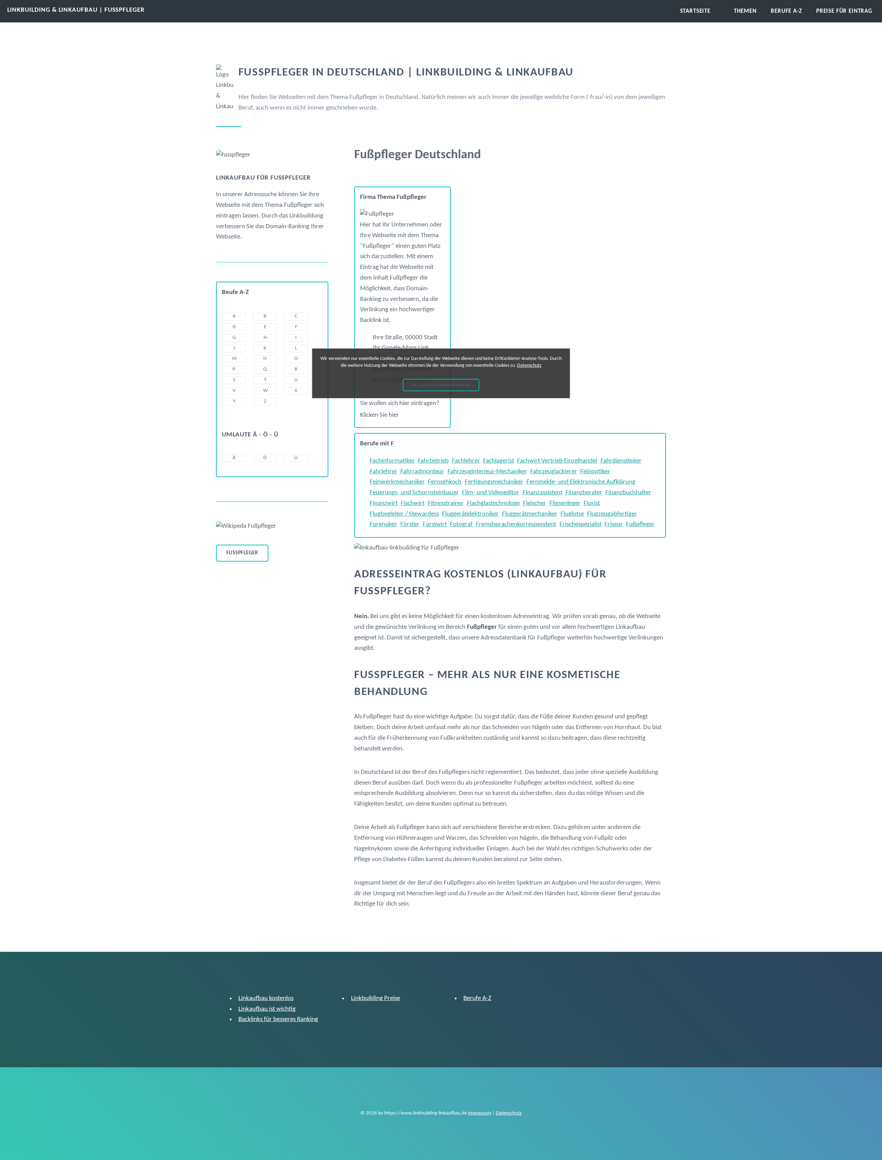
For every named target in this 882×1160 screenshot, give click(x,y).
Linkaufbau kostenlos (266, 998)
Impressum (479, 1113)
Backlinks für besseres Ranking (278, 1019)
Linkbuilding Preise (375, 998)
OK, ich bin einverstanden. (441, 385)
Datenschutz (509, 1113)
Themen (745, 11)
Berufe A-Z (477, 998)
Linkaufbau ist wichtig (267, 1009)
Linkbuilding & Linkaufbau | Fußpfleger (76, 10)
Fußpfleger (242, 553)
